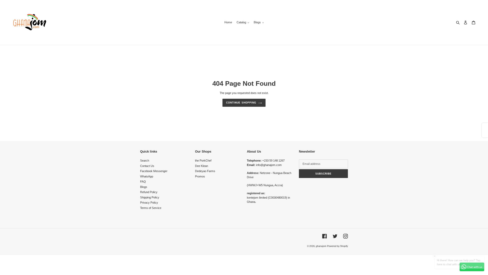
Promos (200, 176)
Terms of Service (150, 207)
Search (144, 160)
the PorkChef (203, 160)
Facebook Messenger (153, 171)
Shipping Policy (149, 197)
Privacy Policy (149, 202)
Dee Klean (201, 165)
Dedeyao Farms (205, 171)
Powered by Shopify (337, 246)
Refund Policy (148, 192)
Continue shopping (241, 102)
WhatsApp (146, 176)
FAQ (143, 181)
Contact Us (147, 165)
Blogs (143, 186)
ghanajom (321, 246)
